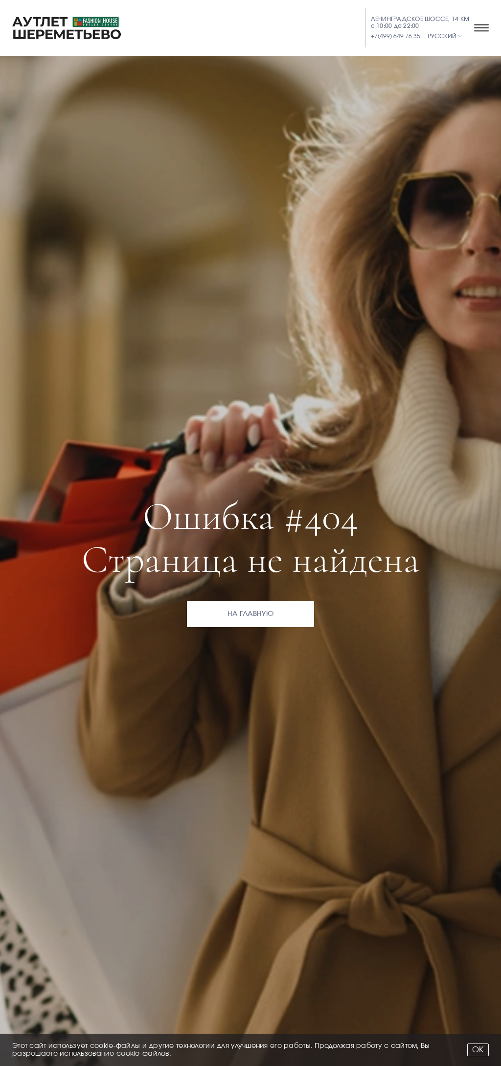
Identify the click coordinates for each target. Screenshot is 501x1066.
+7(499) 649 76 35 (395, 36)
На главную (250, 614)
